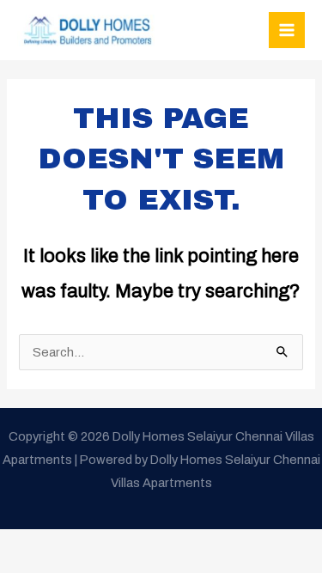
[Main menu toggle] (287, 30)
